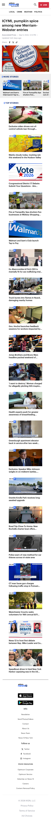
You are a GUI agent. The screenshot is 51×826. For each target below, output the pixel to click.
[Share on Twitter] (13, 42)
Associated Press (9, 35)
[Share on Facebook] (10, 42)
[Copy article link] (17, 42)
